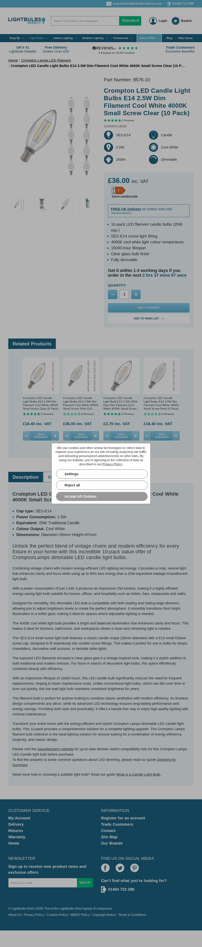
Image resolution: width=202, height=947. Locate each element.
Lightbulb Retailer (22, 49)
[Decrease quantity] (26, 436)
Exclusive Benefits (180, 49)
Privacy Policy (34, 914)
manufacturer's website (55, 749)
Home (13, 843)
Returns (15, 830)
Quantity (117, 285)
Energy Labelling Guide (125, 196)
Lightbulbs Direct (71, 908)
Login (163, 20)
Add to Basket (41, 436)
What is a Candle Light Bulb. (138, 774)
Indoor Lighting (63, 38)
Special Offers (147, 38)
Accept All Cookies (80, 496)
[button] (149, 120)
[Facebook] (105, 868)
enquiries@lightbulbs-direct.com (137, 3)
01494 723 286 (183, 3)
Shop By (14, 38)
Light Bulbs (37, 38)
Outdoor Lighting (93, 38)
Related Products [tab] (32, 343)
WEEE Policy (80, 914)
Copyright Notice (104, 914)
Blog (169, 38)
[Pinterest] (134, 868)
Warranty (16, 837)
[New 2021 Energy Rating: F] (118, 190)
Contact (108, 830)
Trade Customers (117, 824)
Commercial (120, 38)
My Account (19, 818)
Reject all (72, 485)
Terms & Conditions (132, 914)
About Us (14, 914)
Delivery (16, 824)
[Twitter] (120, 868)
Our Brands (112, 843)
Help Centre (185, 38)
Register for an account (123, 818)
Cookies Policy (57, 914)
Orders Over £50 (56, 49)
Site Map (109, 837)
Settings (72, 474)
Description (26, 477)
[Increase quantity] (55, 436)
